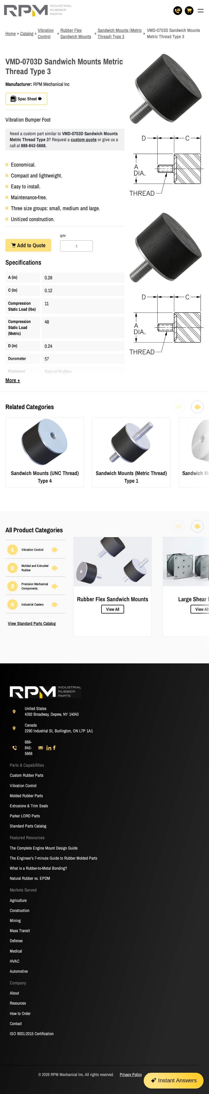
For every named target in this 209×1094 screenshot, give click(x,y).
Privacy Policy (131, 1074)
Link (9, 421)
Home (10, 33)
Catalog (26, 33)
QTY (63, 236)
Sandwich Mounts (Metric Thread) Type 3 (120, 33)
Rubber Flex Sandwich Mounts (75, 33)
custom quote (84, 139)
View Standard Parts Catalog (32, 623)
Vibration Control (46, 33)
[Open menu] (200, 10)
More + (12, 380)
